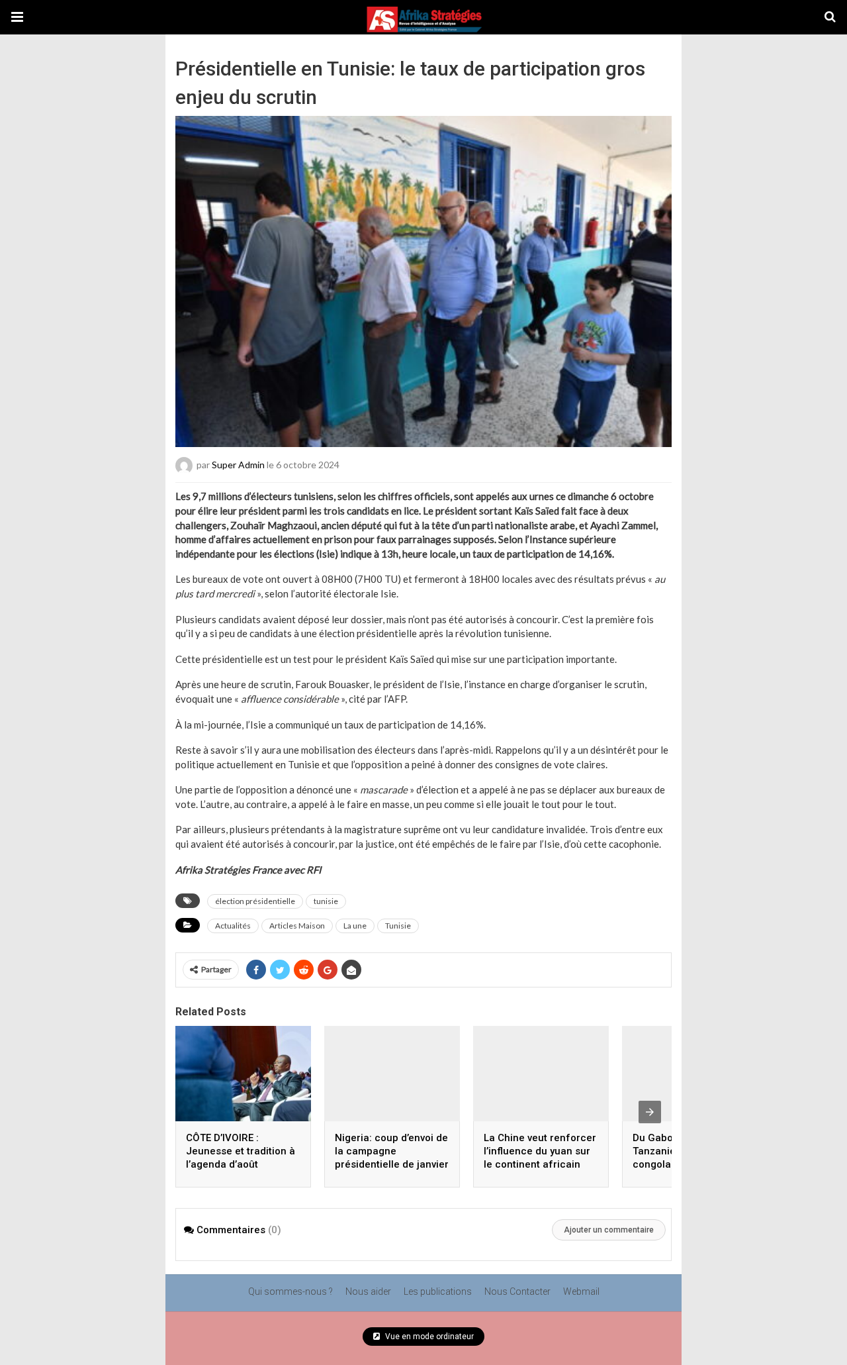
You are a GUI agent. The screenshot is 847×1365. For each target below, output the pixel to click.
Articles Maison (297, 926)
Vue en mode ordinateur (428, 1336)
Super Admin (238, 464)
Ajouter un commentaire (609, 1230)
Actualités (233, 926)
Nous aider (368, 1291)
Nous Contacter (517, 1291)
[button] (17, 17)
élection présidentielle (255, 901)
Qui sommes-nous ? (290, 1291)
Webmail (581, 1291)
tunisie (326, 901)
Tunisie (398, 926)
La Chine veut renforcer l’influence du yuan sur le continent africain (540, 1151)
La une (355, 926)
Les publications (438, 1291)
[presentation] (650, 1112)
